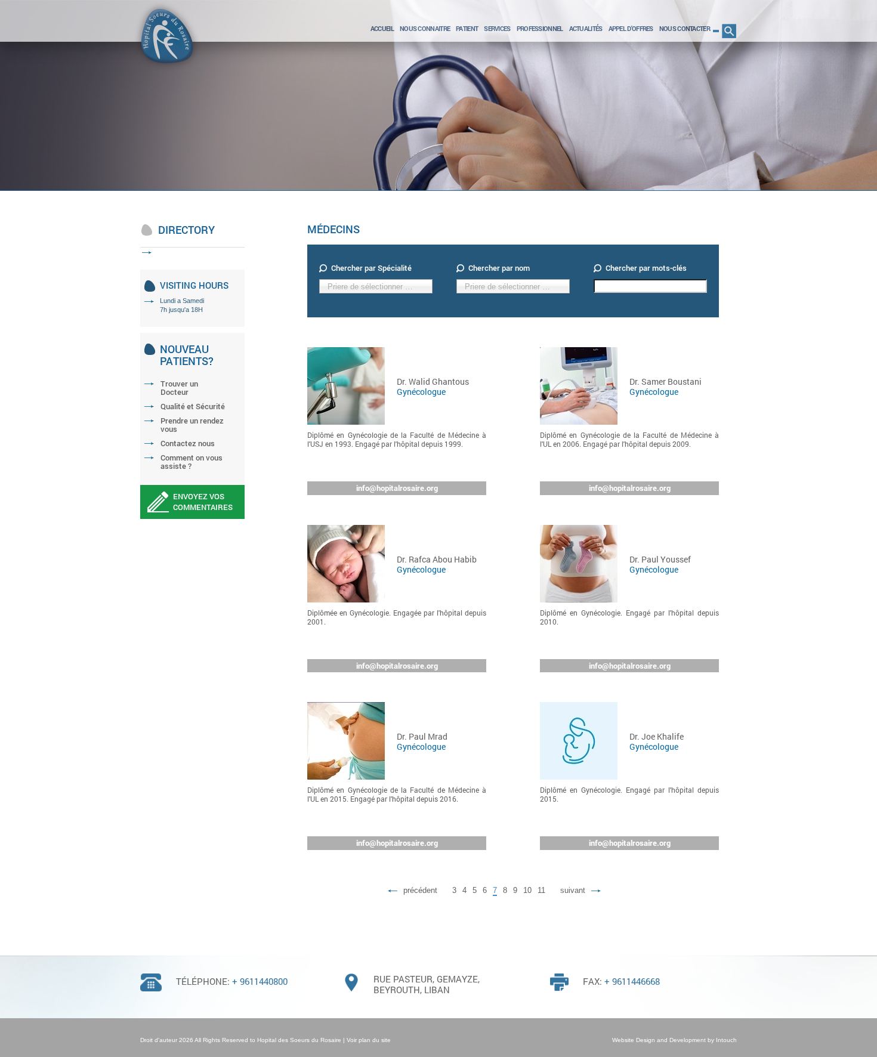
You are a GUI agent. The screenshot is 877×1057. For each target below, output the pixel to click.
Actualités (586, 28)
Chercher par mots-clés (646, 267)
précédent (420, 890)
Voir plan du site (369, 1040)
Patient (467, 28)
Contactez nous (187, 443)
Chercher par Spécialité (371, 267)
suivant (572, 890)
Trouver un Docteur (179, 387)
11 (541, 890)
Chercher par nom (499, 267)
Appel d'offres (631, 28)
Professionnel (540, 28)
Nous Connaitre (425, 28)
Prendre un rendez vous (192, 424)
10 (527, 890)
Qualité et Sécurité (192, 406)
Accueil (382, 28)
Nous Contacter (684, 28)
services (497, 28)
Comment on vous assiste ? (191, 461)
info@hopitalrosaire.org (397, 488)
